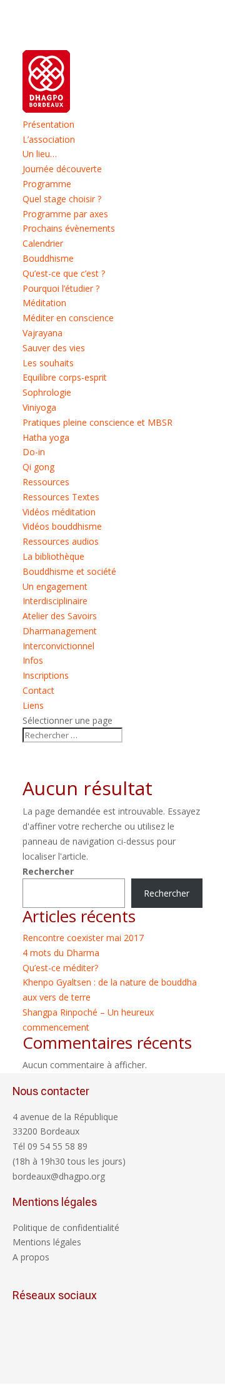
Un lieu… (39, 154)
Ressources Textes (60, 497)
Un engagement (55, 586)
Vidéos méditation (59, 512)
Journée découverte (62, 169)
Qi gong (38, 467)
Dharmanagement (59, 631)
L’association (48, 139)
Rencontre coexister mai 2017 (83, 938)
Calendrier (42, 243)
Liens (33, 705)
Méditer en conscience (68, 318)
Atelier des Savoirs (59, 616)
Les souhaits (48, 363)
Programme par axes (65, 214)
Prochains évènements (68, 228)
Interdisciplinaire (55, 601)
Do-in (33, 452)
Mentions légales (46, 1242)
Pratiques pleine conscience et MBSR (97, 422)
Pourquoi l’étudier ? (60, 288)
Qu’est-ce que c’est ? (63, 273)
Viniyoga (39, 407)
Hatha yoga (45, 437)
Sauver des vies (53, 348)
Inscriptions (45, 675)
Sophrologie (46, 392)
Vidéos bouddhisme (62, 526)
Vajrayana (42, 333)
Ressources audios (60, 541)
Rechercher (48, 871)
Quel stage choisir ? (61, 199)
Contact (38, 690)
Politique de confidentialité (65, 1227)
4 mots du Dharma (60, 953)
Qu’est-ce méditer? (60, 968)
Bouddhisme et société (69, 571)
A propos (30, 1257)
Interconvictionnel (58, 646)
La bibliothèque (53, 556)
